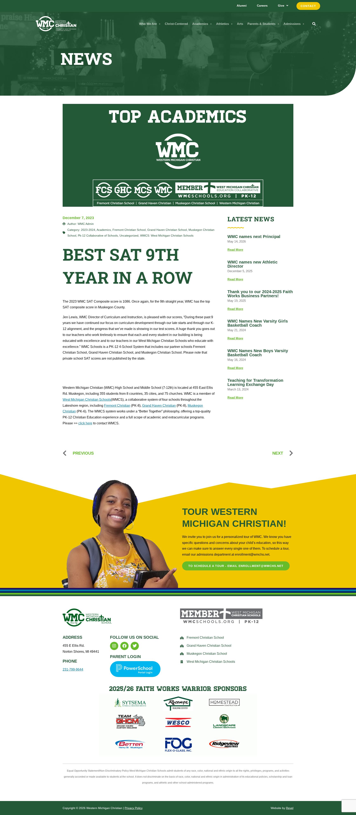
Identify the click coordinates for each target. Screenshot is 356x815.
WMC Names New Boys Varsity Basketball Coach (257, 352)
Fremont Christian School (129, 229)
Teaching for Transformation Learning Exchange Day (255, 382)
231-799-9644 (73, 669)
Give (281, 5)
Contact (308, 6)
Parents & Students (261, 24)
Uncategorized (128, 235)
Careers (262, 5)
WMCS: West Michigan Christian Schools (166, 235)
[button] (150, 23)
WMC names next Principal (253, 236)
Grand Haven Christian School (167, 229)
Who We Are (148, 24)
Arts (240, 24)
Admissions (292, 24)
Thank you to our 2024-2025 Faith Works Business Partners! (260, 293)
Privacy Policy (134, 808)
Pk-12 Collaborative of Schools (98, 235)
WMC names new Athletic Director (252, 264)
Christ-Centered (176, 24)
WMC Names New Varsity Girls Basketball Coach (257, 323)
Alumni (242, 5)
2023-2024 (88, 229)
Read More (235, 249)
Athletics (222, 24)
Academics (200, 24)
